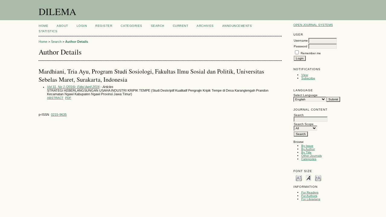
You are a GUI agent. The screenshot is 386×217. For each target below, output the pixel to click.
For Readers (309, 192)
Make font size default (308, 177)
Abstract (55, 97)
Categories (308, 159)
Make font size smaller (299, 177)
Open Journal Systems (313, 25)
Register (103, 25)
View (304, 75)
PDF (68, 97)
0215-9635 (59, 114)
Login (82, 25)
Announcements (237, 25)
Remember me (311, 53)
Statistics (48, 31)
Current (180, 25)
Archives (205, 25)
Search (157, 25)
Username (301, 40)
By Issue (307, 145)
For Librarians (310, 199)
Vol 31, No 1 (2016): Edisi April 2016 (73, 87)
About (62, 25)
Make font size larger (318, 177)
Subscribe (308, 78)
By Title (306, 152)
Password (300, 46)
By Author (308, 149)
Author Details (76, 41)
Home (43, 25)
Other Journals (311, 155)
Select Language (305, 95)
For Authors (309, 195)
